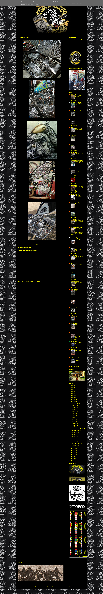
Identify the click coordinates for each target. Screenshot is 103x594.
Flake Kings (74, 307)
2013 (72, 456)
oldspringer (74, 177)
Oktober (74, 407)
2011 (72, 460)
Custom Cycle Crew (76, 202)
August (74, 411)
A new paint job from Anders (79, 162)
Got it (80, 3)
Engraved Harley (76, 430)
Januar (74, 425)
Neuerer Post (22, 279)
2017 (72, 448)
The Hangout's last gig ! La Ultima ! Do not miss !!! (79, 197)
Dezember (74, 403)
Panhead (73, 127)
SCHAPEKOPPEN (74, 323)
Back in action (79, 308)
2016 (72, 450)
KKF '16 (77, 324)
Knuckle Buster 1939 (76, 227)
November (74, 405)
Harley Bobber (76, 438)
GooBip (72, 315)
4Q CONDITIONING (75, 366)
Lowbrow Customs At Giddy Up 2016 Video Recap (79, 336)
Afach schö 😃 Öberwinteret (78, 129)
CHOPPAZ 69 (74, 185)
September (75, 409)
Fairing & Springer (77, 426)
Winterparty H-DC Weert (78, 428)
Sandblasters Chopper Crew (77, 298)
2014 (72, 454)
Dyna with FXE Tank (77, 443)
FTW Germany (74, 152)
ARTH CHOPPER (74, 289)
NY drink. (77, 299)
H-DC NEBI (73, 135)
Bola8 (76, 145)
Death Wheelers (75, 219)
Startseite (42, 279)
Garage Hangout (75, 194)
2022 (72, 393)
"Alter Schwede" (79, 203)
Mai (73, 417)
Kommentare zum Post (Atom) (32, 281)
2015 (72, 452)
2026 (72, 385)
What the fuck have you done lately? (77, 238)
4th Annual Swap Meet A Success (79, 221)
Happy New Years (76, 445)
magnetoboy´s (74, 247)
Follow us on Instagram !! (78, 170)
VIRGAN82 (73, 349)
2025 (72, 387)
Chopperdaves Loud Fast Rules (77, 273)
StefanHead (74, 341)
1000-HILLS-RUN (75, 211)
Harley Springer (76, 432)
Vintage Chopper (76, 440)
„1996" (77, 316)
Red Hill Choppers (76, 102)
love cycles (74, 263)
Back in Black (76, 441)
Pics (20, 562)
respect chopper (75, 281)
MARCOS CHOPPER (75, 144)
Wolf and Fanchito (77, 240)
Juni (73, 415)
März (73, 421)
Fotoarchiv (72, 37)
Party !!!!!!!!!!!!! (77, 436)
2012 (72, 458)
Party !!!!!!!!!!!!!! (78, 434)
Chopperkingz (74, 169)
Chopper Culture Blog (77, 160)
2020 (72, 397)
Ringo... (77, 274)
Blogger (69, 586)
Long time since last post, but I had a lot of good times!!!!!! (79, 189)
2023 (72, 391)
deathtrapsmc (74, 255)
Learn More (75, 3)
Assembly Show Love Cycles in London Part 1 (79, 266)
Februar (74, 423)
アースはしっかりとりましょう (79, 359)
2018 (76, 212)
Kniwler (73, 119)
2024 (72, 389)
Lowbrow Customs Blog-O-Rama (77, 333)
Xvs (76, 290)
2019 (72, 399)
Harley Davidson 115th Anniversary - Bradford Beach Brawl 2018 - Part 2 (77, 231)
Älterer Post (62, 279)
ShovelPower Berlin (76, 110)
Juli (73, 413)
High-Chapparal (75, 94)
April (74, 419)
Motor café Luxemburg (78, 96)
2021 (72, 395)
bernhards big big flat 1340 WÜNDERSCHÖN (78, 249)
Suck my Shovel (75, 357)
